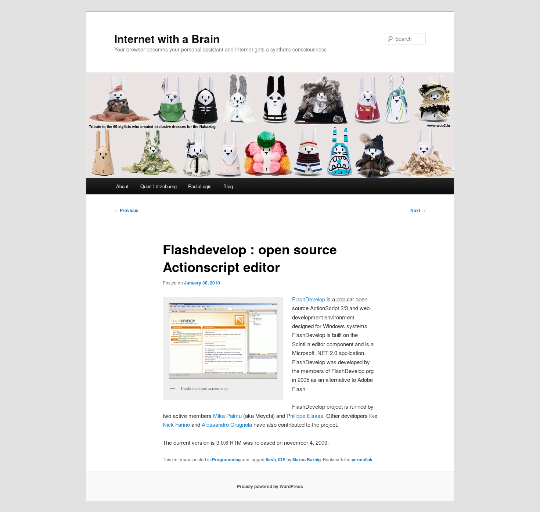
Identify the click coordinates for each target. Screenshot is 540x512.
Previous (126, 210)
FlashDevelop (308, 299)
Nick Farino (176, 424)
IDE (281, 459)
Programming (226, 459)
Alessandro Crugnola (227, 424)
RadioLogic (200, 186)
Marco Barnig (306, 459)
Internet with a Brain (167, 38)
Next (418, 210)
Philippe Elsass (305, 415)
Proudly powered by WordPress (270, 486)
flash (271, 459)
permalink (362, 459)
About (122, 186)
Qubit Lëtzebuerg (158, 186)
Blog (228, 186)
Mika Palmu (227, 415)
